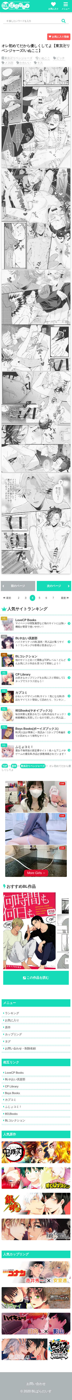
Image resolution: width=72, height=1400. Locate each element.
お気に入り (53, 9)
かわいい (25, 62)
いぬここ (44, 58)
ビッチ (60, 58)
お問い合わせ (36, 1383)
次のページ (54, 585)
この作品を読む (38, 977)
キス (40, 62)
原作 (14, 766)
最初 (8, 597)
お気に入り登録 (60, 36)
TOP (4, 766)
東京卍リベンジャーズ (18, 58)
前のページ (18, 585)
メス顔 (9, 62)
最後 (63, 597)
